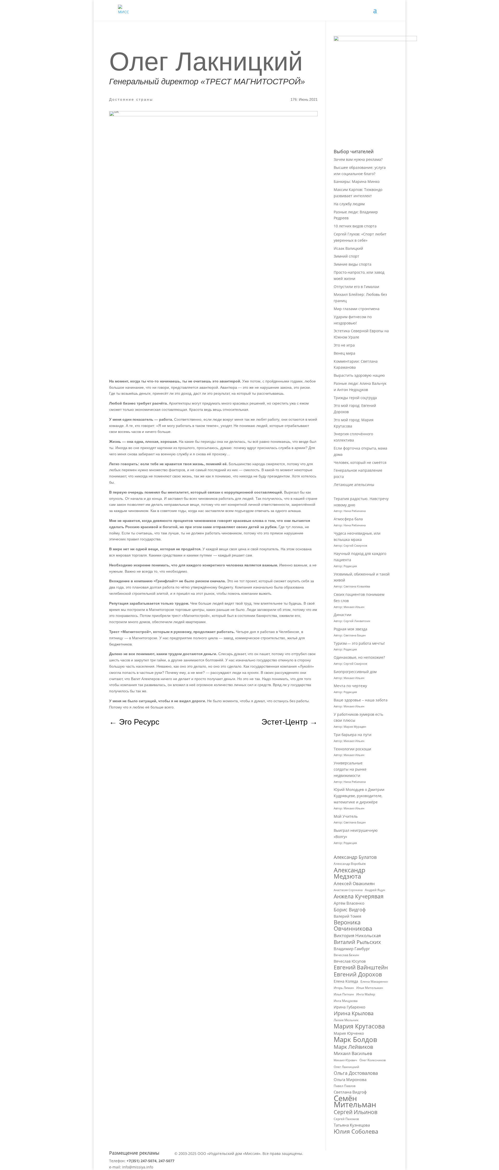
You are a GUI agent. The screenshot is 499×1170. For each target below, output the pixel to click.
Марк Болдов (355, 1040)
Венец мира (344, 353)
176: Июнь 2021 (304, 99)
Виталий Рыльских (357, 942)
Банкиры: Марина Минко (356, 181)
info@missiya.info (137, 1167)
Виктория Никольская (357, 935)
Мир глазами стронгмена (356, 308)
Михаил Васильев (353, 1053)
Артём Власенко (349, 903)
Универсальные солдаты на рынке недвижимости (350, 769)
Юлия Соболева (356, 1131)
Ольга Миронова (350, 1079)
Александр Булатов (355, 857)
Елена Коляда (346, 981)
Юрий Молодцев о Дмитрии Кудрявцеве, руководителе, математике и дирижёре (359, 795)
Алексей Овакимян (354, 883)
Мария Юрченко (349, 1033)
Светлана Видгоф (350, 1092)
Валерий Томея (347, 916)
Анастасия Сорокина (348, 890)
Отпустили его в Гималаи (356, 286)
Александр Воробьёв (350, 863)
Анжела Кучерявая (359, 896)
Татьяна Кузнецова (352, 1125)
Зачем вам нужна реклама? (358, 159)
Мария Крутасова (359, 1026)
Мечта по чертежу (350, 685)
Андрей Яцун (375, 890)
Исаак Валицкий (348, 248)
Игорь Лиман (344, 988)
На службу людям (349, 203)
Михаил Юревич (345, 1060)
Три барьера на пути (352, 734)
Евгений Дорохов (358, 974)
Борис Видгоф (350, 909)
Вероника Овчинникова (353, 925)
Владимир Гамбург (352, 948)
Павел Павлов (345, 1086)
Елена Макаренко (374, 981)
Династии (342, 614)
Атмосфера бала (349, 518)
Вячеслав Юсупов (350, 961)
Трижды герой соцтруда (355, 397)
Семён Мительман (355, 1101)
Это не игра (344, 345)
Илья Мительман (369, 988)
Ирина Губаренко (349, 1007)
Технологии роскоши (352, 748)
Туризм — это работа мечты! (359, 643)
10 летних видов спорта (355, 225)
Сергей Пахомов (346, 1119)
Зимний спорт (346, 256)
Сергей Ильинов (355, 1112)
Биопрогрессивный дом (355, 671)
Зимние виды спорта (352, 264)
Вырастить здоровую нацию (359, 375)
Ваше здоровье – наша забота (361, 700)
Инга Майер (365, 994)
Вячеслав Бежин (346, 955)
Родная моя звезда (350, 628)
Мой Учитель (346, 816)
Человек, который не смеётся (360, 462)
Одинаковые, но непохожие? (359, 657)
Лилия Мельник (346, 1020)
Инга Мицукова (346, 1001)
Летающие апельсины (354, 484)
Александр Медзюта (349, 873)
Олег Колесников (372, 1060)
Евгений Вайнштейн (361, 967)
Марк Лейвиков (353, 1047)
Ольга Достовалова (356, 1073)
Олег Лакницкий (346, 1067)
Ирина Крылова (353, 1013)
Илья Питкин (344, 994)
